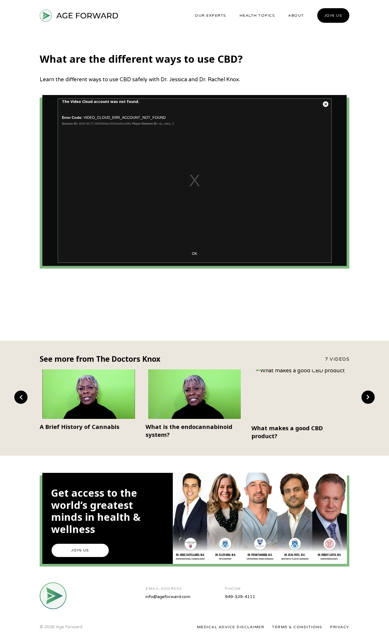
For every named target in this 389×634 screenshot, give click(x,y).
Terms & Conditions (297, 627)
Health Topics (257, 15)
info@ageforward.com (168, 596)
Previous (21, 397)
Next (368, 397)
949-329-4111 (240, 596)
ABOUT (296, 15)
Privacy (339, 627)
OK (194, 253)
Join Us (333, 15)
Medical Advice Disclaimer (230, 627)
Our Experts (210, 15)
